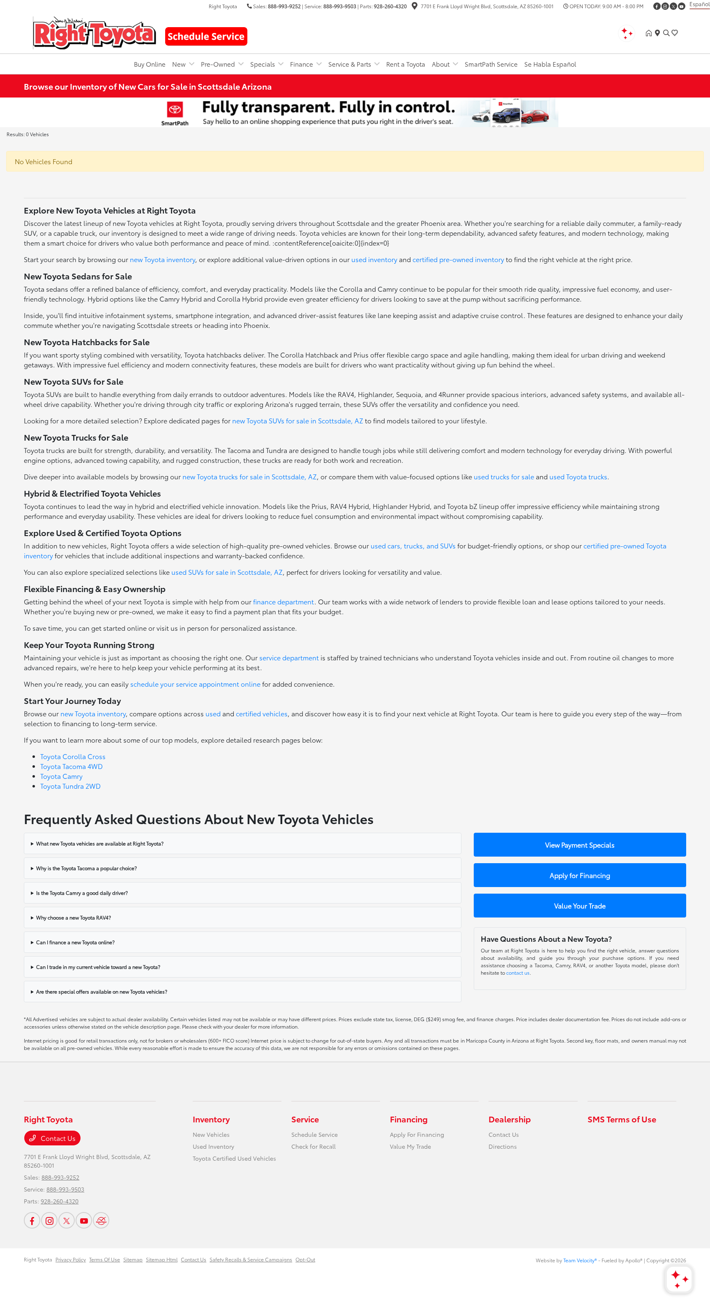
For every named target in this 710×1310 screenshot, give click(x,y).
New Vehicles (211, 1134)
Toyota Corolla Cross (73, 756)
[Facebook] (657, 6)
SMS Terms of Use (622, 1118)
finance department (283, 601)
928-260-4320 (390, 5)
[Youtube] (681, 6)
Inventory (211, 1118)
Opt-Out (305, 1259)
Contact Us (57, 1138)
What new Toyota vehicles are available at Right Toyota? (100, 843)
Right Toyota (38, 1259)
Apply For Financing (417, 1134)
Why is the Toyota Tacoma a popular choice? (86, 867)
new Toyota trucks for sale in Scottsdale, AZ (249, 476)
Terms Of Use (104, 1259)
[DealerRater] (101, 1220)
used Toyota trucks (578, 476)
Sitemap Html (162, 1259)
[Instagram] (665, 6)
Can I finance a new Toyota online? (75, 941)
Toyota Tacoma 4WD (71, 766)
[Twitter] (673, 6)
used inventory (374, 259)
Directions (503, 1146)
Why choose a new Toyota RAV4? (73, 917)
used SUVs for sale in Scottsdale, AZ (227, 571)
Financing (409, 1118)
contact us (518, 972)
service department (289, 657)
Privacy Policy (70, 1259)
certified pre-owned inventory (458, 259)
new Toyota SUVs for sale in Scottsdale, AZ (297, 420)
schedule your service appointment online (195, 683)
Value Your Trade (580, 905)
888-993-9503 (339, 5)
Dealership (510, 1118)
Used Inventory (213, 1146)
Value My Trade (410, 1146)
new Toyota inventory (162, 259)
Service (305, 1118)
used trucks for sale (504, 476)
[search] (666, 33)
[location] (414, 6)
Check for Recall (313, 1146)
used (213, 713)
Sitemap (133, 1259)
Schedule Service (314, 1134)
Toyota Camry (61, 775)
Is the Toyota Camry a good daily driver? (82, 892)
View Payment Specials (580, 844)
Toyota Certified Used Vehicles (234, 1158)
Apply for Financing (580, 875)
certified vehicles (262, 713)
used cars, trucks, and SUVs (413, 545)
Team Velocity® (580, 1260)
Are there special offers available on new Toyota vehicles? (101, 991)
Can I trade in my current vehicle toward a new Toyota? (98, 966)
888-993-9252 (284, 5)
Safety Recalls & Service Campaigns (251, 1259)
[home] (650, 33)
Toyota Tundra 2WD (70, 785)
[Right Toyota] (94, 31)
